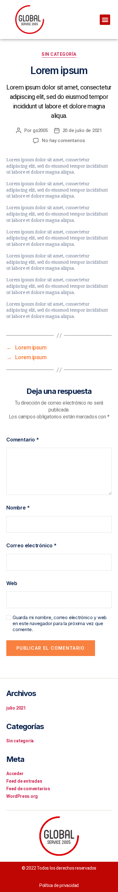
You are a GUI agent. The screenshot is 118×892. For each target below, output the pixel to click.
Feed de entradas (24, 781)
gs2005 (40, 130)
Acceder (15, 773)
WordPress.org (22, 796)
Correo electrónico (31, 545)
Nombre (18, 507)
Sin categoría (59, 55)
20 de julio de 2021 (82, 130)
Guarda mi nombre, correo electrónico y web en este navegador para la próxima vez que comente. (60, 623)
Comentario (22, 439)
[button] (105, 19)
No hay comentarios (63, 140)
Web (11, 583)
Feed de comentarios (28, 789)
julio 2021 (16, 708)
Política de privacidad (59, 885)
